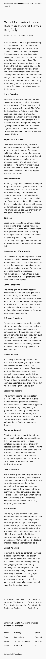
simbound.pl (23, 35)
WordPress (18, 654)
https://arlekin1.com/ (25, 60)
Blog (31, 35)
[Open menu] (5, 10)
